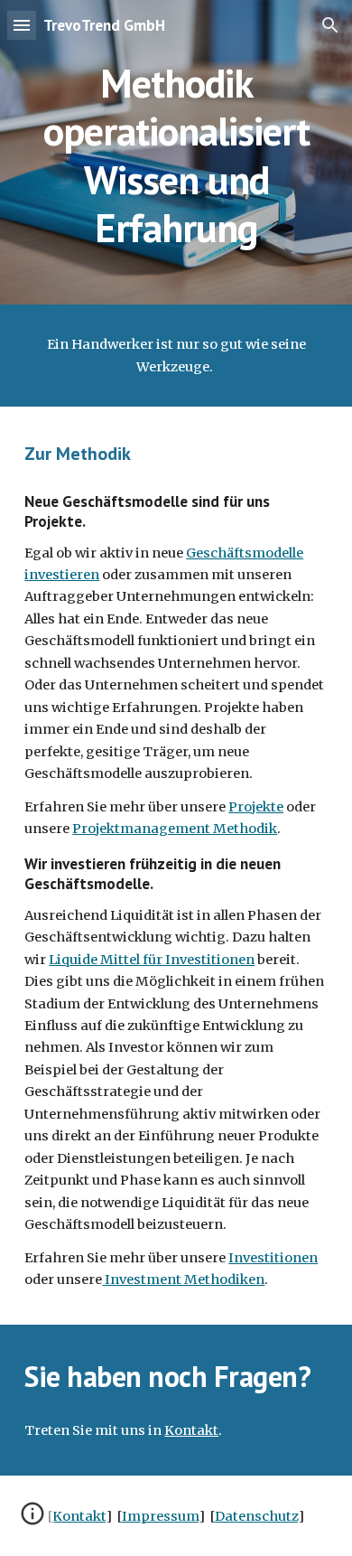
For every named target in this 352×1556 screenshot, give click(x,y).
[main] (176, 152)
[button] (21, 25)
